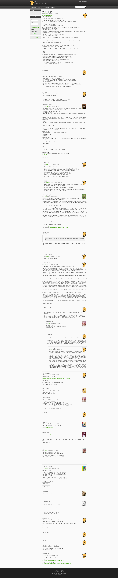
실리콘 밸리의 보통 (49, 322)
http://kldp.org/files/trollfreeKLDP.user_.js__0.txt (59, 227)
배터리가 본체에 (47, 181)
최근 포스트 (33, 12)
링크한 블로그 (45, 412)
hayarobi (46, 106)
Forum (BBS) (33, 7)
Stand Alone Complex (48, 434)
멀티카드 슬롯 (46, 162)
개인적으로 (44, 449)
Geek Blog (40, 7)
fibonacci (46, 519)
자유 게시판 (50, 10)
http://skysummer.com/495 (47, 15)
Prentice (46, 533)
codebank (46, 468)
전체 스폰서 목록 (54, 573)
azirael (49, 323)
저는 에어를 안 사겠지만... (47, 104)
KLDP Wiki (47, 7)
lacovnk (46, 493)
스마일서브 (62, 571)
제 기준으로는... (45, 92)
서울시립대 (62, 570)
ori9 (45, 93)
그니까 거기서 (49, 334)
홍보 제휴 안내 (37, 37)
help (86, 1)
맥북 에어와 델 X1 (46, 373)
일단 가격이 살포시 (46, 388)
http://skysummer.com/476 (76, 495)
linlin (45, 264)
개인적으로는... (45, 518)
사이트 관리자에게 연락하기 (62, 573)
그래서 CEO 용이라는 (48, 255)
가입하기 (33, 26)
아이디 (32, 19)
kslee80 (47, 256)
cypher (47, 164)
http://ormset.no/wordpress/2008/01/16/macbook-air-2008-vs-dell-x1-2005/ (56, 378)
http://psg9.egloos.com (46, 154)
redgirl (46, 450)
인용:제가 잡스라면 (46, 232)
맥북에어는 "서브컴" (46, 195)
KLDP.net (53, 7)
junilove (45, 13)
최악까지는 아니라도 (46, 397)
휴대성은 (44, 540)
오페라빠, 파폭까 (45, 532)
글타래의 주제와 (45, 432)
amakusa (46, 423)
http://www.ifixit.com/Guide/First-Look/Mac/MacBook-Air (53, 560)
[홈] (32, 3)
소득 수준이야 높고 (52, 348)
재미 (47, 10)
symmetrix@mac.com (49, 427)
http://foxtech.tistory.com (51, 226)
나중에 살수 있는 (45, 553)
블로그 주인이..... (45, 422)
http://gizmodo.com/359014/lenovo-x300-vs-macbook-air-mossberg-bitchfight (56, 563)
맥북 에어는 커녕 (47, 501)
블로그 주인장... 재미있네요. (48, 466)
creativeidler (48, 182)
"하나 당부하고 (45, 491)
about (80, 1)
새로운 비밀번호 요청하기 (36, 27)
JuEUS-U (46, 390)
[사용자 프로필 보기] (85, 18)
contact (83, 1)
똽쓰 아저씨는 (45, 70)
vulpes (46, 196)
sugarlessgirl (47, 71)
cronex (47, 502)
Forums (44, 10)
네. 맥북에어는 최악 (46, 263)
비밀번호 (32, 22)
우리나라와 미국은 (47, 307)
